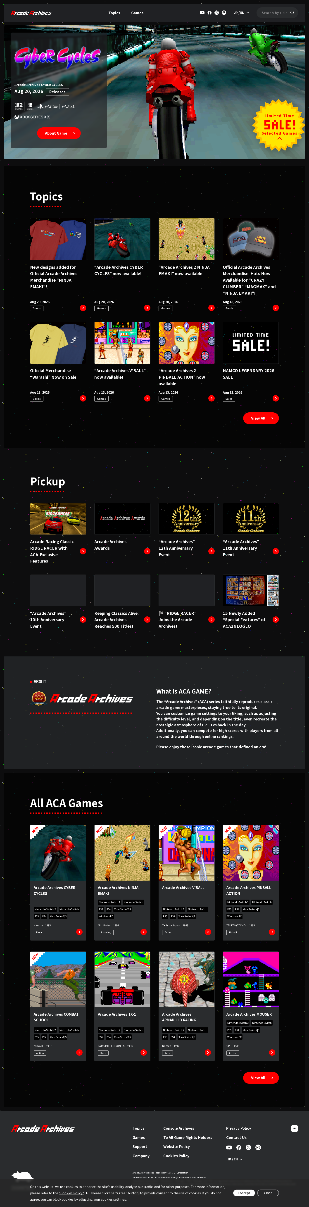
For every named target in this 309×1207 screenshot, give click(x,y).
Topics (114, 12)
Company (141, 1155)
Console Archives (178, 1128)
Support (140, 1146)
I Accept (244, 1192)
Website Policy (176, 1146)
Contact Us (236, 1137)
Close (268, 1192)
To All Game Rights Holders (187, 1137)
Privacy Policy (238, 1128)
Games (137, 12)
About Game (56, 133)
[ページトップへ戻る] (294, 1128)
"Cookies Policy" (71, 1193)
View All (258, 418)
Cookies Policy (176, 1155)
